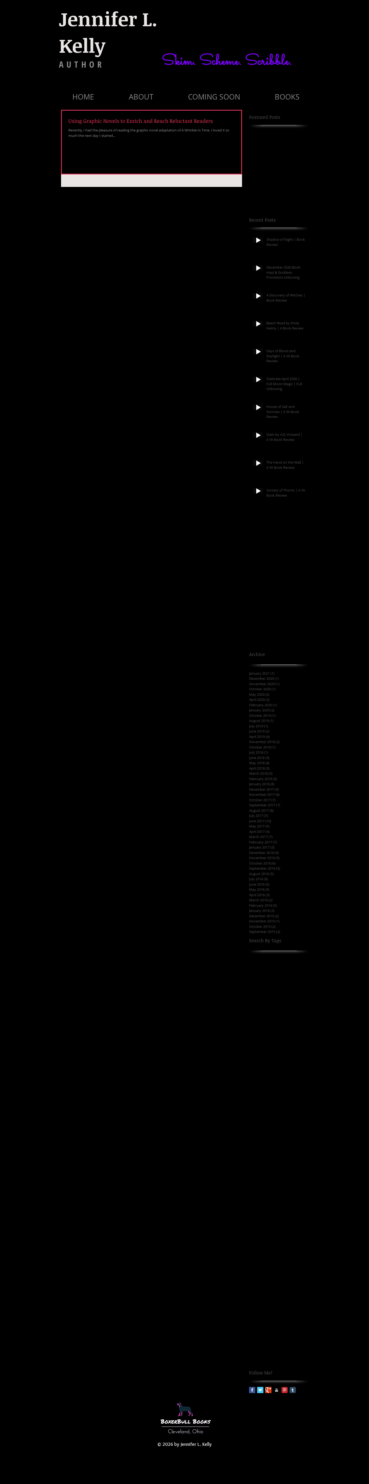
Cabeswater (277, 1231)
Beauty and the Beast (283, 1077)
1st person (278, 965)
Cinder (299, 1256)
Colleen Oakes (291, 1265)
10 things (257, 965)
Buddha (256, 1231)
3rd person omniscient (269, 1000)
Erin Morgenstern (265, 1359)
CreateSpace (260, 1273)
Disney (255, 1299)
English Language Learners (273, 1341)
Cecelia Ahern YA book (269, 1256)
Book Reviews (291, 1145)
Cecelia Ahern (261, 1248)
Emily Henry (288, 1316)
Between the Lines (265, 1085)
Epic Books (258, 1350)
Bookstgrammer (263, 1222)
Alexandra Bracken (266, 1051)
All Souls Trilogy (263, 1060)
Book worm (259, 1188)
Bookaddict (282, 1188)
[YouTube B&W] (276, 1390)
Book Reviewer (262, 1145)
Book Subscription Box (269, 1179)
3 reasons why (262, 982)
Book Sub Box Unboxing (270, 1170)
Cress (280, 1273)
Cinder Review (262, 1265)
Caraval (298, 1231)
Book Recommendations (271, 1136)
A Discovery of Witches (269, 1017)
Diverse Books (277, 1299)
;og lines (280, 1008)
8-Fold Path (259, 1008)
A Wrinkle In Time (265, 1025)
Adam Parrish (261, 1034)
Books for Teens (285, 1196)
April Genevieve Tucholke (271, 1068)
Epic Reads (281, 1350)
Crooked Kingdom (292, 1282)
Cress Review (261, 1282)
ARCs (299, 1025)
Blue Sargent (260, 1102)
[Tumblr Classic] (293, 1390)
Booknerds (258, 1196)
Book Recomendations (269, 1119)
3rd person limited (266, 991)
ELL (271, 1316)
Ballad (254, 1077)
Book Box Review (264, 1111)
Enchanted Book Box (267, 1333)
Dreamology (289, 1307)
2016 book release (289, 974)
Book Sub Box (261, 1153)
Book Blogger (287, 1102)
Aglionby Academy (265, 1043)
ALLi (287, 1025)
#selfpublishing (287, 957)
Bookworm (290, 1222)
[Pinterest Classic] (284, 1390)
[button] (141, 97)
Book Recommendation (270, 1128)
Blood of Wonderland (268, 1094)
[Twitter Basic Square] (260, 1390)
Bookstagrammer (264, 1205)
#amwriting (259, 957)
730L (297, 1000)
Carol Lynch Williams (268, 1239)
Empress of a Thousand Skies (275, 1324)
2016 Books (259, 974)
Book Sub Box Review (268, 1162)
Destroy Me (259, 1290)
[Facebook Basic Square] (252, 1390)
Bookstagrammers (265, 1213)
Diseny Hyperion (288, 1290)
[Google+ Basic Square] (268, 1390)
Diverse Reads (262, 1307)
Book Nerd (291, 1111)
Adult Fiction (288, 1034)
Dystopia (257, 1316)
